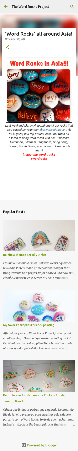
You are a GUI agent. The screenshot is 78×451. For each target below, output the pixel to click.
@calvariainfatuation (53, 129)
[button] (7, 47)
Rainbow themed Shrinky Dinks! (24, 254)
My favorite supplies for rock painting (28, 325)
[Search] (72, 7)
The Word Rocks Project (30, 6)
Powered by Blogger (41, 445)
